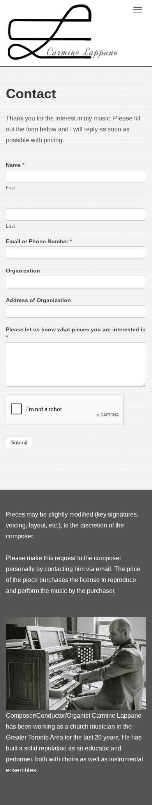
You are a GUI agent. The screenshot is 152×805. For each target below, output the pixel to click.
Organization (23, 270)
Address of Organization (38, 300)
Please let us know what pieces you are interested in (76, 333)
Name (15, 165)
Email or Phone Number (39, 241)
